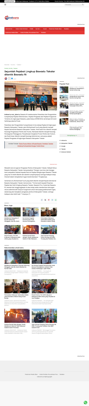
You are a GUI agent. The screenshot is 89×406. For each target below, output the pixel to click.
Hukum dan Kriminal (21, 29)
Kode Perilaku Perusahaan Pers (30, 32)
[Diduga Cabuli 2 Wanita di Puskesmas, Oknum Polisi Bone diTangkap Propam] (64, 121)
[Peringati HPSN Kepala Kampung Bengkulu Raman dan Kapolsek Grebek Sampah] (64, 113)
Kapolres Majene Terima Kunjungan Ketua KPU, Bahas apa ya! (77, 105)
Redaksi (66, 29)
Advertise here (81, 24)
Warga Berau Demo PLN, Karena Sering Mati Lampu (77, 97)
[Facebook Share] (42, 200)
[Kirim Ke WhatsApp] (55, 200)
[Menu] (5, 4)
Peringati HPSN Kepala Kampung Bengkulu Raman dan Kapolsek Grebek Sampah (76, 112)
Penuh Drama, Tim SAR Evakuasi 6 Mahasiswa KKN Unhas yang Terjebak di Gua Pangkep (12, 237)
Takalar (15, 68)
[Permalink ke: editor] (5, 78)
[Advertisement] (44, 47)
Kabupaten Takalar (66, 271)
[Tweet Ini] (45, 200)
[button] (83, 4)
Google (63, 274)
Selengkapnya (71, 263)
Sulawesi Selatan (66, 280)
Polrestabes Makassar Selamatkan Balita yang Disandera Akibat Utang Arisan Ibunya (48, 219)
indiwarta (64, 268)
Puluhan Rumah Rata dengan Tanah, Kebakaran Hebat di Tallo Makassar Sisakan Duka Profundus (30, 237)
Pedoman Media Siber (55, 29)
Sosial (45, 29)
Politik (31, 29)
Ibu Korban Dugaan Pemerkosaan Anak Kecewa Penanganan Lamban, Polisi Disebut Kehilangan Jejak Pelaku (30, 219)
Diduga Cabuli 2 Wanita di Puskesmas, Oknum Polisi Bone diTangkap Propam (77, 120)
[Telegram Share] (52, 200)
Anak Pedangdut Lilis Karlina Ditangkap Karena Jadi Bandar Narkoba (76, 258)
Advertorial (8, 29)
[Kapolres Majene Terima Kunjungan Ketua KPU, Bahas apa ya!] (64, 105)
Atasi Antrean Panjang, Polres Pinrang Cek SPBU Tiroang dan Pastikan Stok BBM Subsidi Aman (48, 237)
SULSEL (11, 68)
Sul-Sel (37, 29)
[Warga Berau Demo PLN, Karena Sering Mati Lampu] (64, 97)
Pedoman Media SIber (11, 32)
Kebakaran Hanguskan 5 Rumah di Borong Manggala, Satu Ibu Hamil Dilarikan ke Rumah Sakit (11, 219)
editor (9, 77)
